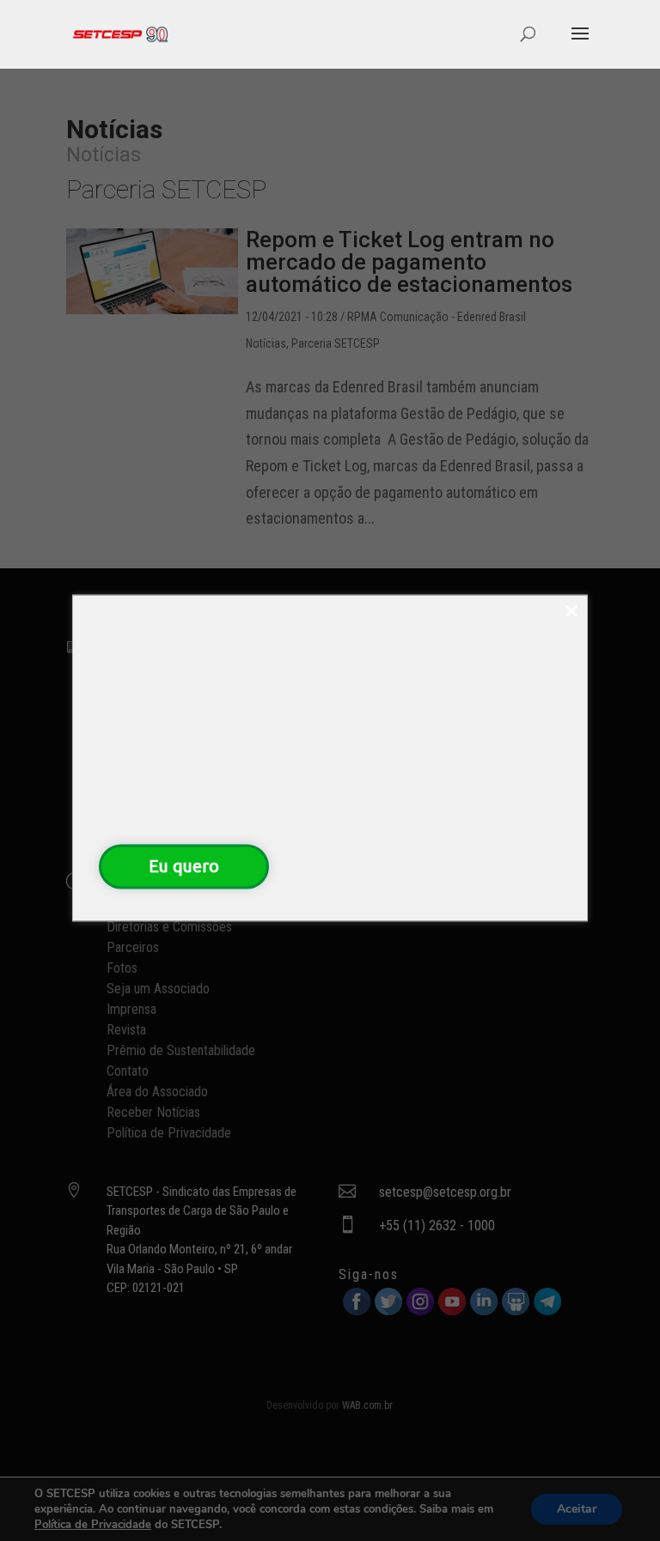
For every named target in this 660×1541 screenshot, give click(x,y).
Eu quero (184, 866)
